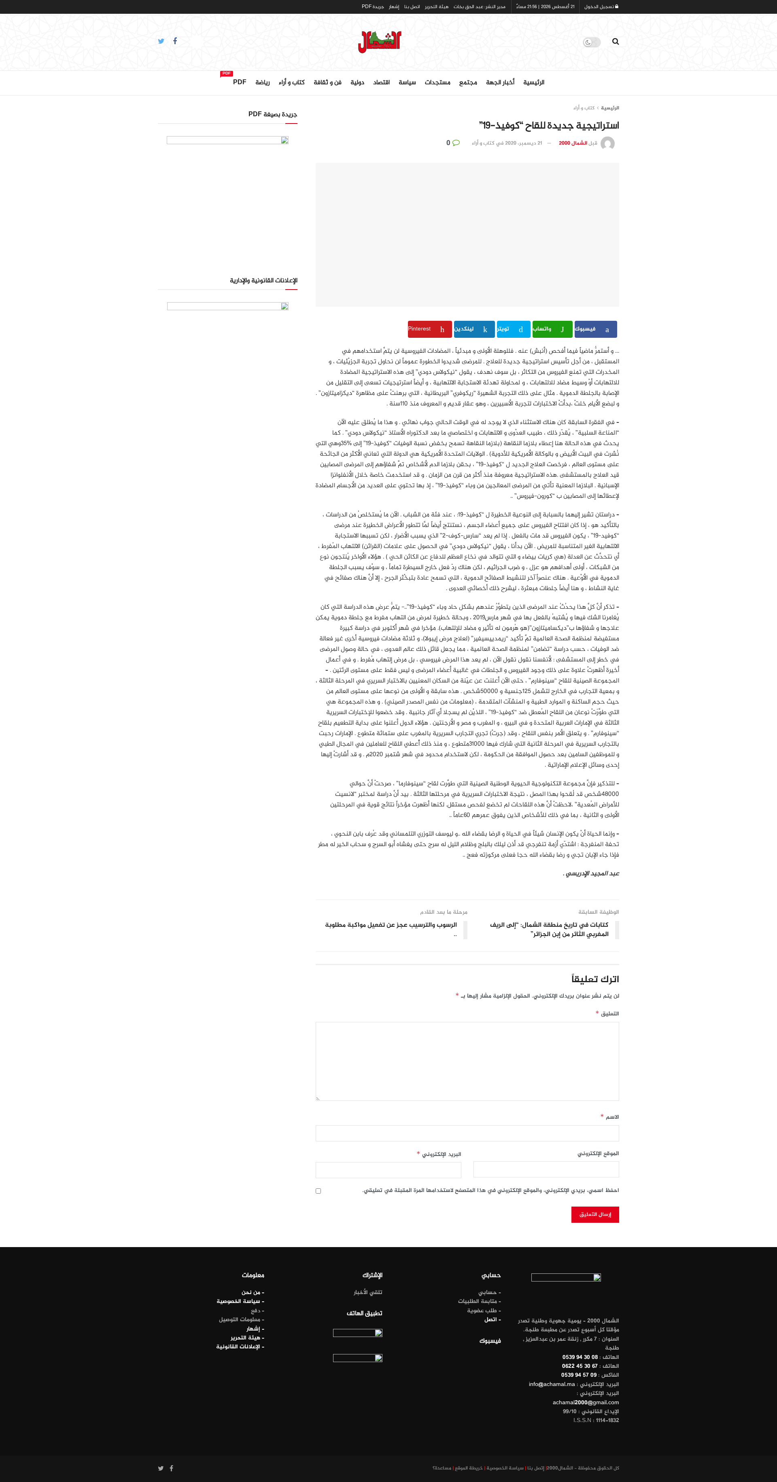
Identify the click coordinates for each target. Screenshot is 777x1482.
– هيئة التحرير (247, 1338)
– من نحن (253, 1292)
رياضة (262, 82)
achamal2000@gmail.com (586, 1402)
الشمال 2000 (573, 143)
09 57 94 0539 (579, 1375)
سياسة (407, 82)
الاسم (609, 1117)
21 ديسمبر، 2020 (523, 143)
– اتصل (492, 1319)
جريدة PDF (373, 7)
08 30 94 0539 (580, 1357)
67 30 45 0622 (580, 1366)
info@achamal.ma (552, 1384)
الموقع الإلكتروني (598, 1153)
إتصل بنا (535, 1468)
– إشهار (255, 1329)
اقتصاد (381, 82)
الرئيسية (533, 82)
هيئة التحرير (437, 7)
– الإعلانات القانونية (240, 1347)
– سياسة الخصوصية (240, 1301)
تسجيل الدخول (599, 7)
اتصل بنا (412, 7)
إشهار (394, 7)
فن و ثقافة (328, 82)
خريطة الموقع (469, 1468)
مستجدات (437, 82)
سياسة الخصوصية (505, 1468)
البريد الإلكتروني (438, 1154)
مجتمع (468, 82)
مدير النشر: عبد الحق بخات (479, 7)
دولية (357, 82)
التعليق (607, 1014)
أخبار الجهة (500, 82)
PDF (239, 81)
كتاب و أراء (292, 82)
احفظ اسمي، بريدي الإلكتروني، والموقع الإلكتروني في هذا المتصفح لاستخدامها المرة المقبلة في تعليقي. (490, 1190)
